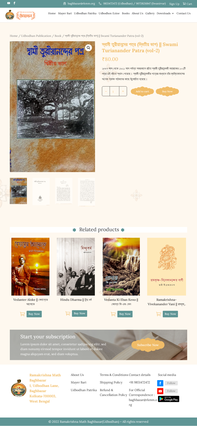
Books (125, 13)
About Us (137, 13)
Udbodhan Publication (36, 36)
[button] (88, 47)
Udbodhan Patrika (85, 13)
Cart (189, 4)
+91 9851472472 (139, 382)
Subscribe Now (148, 345)
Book (58, 36)
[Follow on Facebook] (160, 383)
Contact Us (183, 13)
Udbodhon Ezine (109, 13)
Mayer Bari (65, 13)
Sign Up (174, 4)
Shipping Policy (111, 382)
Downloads (163, 13)
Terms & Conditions (114, 375)
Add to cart (142, 91)
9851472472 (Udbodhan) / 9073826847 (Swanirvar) (134, 3)
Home (52, 13)
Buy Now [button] (34, 314)
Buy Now (167, 91)
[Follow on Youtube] (160, 391)
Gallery (149, 13)
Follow (171, 383)
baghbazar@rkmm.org (81, 3)
